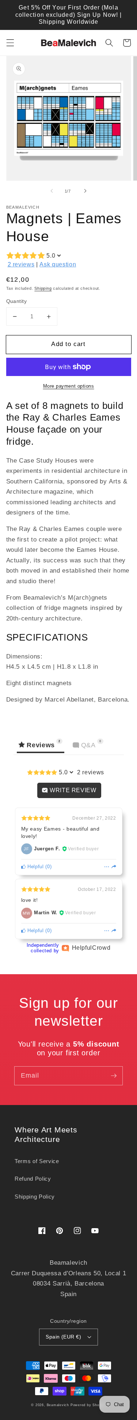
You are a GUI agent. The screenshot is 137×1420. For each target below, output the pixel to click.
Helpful (34, 866)
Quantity (16, 301)
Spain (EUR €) (63, 1337)
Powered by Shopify (88, 1405)
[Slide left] (51, 191)
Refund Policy (33, 1179)
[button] (10, 43)
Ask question (57, 264)
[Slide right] (85, 191)
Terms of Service (37, 1161)
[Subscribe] (113, 1075)
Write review (72, 790)
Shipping (43, 288)
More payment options (68, 386)
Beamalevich (58, 1405)
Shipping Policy (35, 1196)
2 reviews (21, 264)
